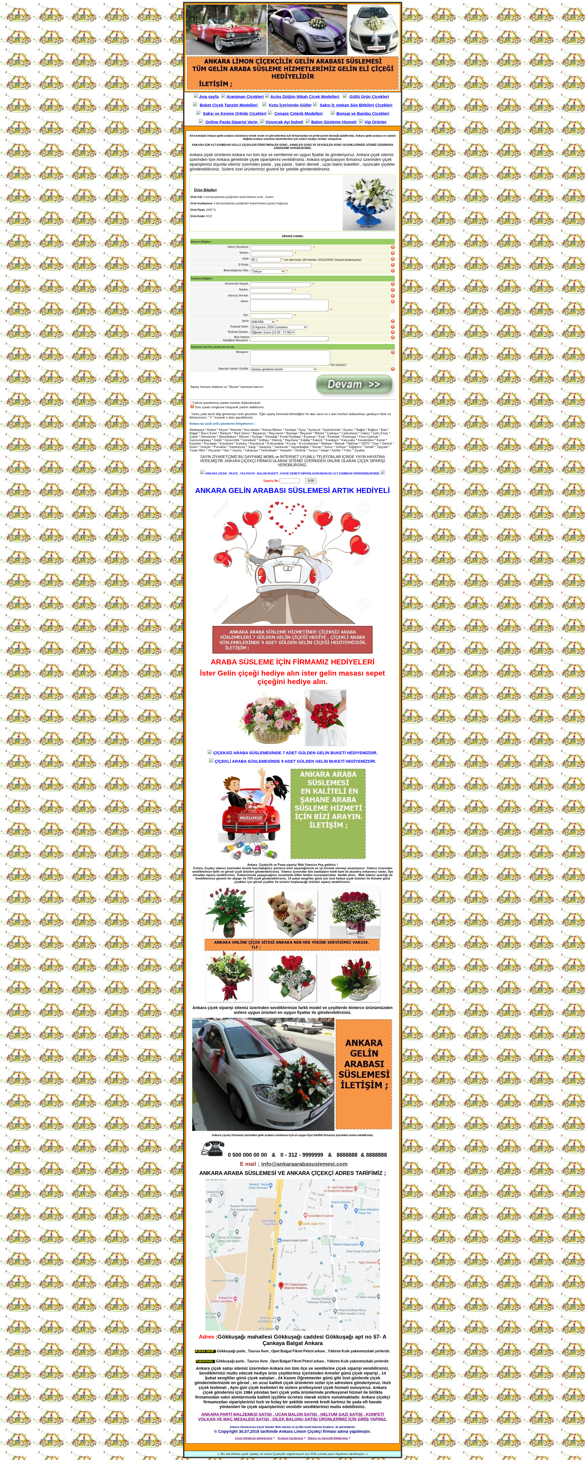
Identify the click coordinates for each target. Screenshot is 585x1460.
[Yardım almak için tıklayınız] (393, 253)
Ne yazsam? (338, 364)
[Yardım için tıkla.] (393, 247)
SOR (311, 480)
